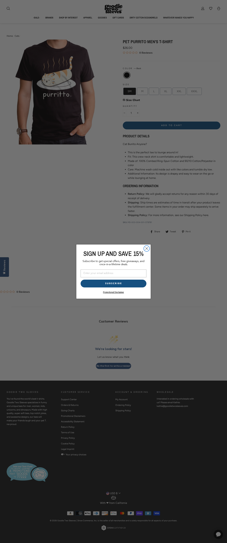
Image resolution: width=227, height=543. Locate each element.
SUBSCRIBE (113, 283)
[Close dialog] (147, 248)
